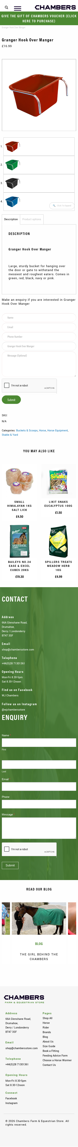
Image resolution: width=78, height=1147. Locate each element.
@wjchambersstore (13, 709)
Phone (5, 796)
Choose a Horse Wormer (57, 1060)
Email (6, 779)
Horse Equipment (57, 430)
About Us (48, 1041)
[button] (62, 205)
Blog (45, 1036)
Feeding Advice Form (55, 1055)
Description (11, 219)
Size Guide (49, 1046)
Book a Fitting (51, 1050)
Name (6, 735)
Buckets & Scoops (27, 430)
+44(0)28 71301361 (13, 663)
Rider (46, 1027)
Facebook (11, 1098)
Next (68, 974)
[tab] (11, 219)
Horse (42, 430)
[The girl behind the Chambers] (39, 918)
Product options (31, 219)
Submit (11, 399)
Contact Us (49, 1065)
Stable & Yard (10, 435)
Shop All (47, 1018)
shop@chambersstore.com (18, 649)
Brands (47, 1032)
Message (8, 814)
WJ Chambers (10, 695)
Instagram (11, 1103)
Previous (10, 974)
